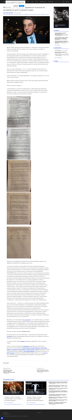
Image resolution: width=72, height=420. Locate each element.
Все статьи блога (58, 57)
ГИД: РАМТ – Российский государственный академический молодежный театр (57, 403)
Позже (16, 5)
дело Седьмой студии (17, 14)
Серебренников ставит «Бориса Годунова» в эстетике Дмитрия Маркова (58, 395)
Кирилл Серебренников (25, 14)
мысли (45, 352)
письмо (37, 349)
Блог (28, 1)
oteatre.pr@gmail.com (6, 414)
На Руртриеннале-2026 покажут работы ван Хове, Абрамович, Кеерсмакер (61, 38)
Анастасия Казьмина (8, 12)
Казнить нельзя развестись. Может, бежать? (60, 52)
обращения (26, 346)
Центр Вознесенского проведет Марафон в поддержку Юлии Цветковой (9, 371)
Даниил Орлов (17, 404)
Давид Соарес (44, 404)
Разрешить (22, 5)
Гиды (32, 1)
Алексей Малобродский (8, 14)
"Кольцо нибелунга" (8, 404)
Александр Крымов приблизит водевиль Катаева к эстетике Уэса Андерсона (62, 42)
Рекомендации (43, 1)
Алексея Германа (30, 349)
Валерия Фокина (26, 347)
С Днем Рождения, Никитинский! (62, 54)
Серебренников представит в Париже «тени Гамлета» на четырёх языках (58, 386)
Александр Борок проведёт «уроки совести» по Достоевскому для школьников (61, 33)
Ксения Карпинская (34, 14)
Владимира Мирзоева (29, 351)
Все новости (57, 45)
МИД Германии (10, 352)
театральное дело (49, 14)
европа (22, 404)
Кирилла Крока (22, 349)
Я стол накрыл (58, 50)
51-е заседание (26, 319)
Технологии (50, 1)
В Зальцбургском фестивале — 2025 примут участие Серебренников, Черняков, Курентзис (58, 391)
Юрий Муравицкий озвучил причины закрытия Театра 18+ (43, 370)
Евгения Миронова (35, 347)
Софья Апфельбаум (41, 14)
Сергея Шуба (14, 349)
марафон (22, 341)
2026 (14, 404)
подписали (9, 336)
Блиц (37, 1)
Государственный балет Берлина (36, 404)
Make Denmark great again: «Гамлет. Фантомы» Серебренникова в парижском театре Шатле (58, 382)
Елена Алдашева (10, 402)
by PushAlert (9, 7)
